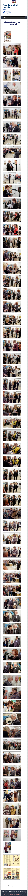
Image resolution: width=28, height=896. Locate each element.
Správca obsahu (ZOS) (7, 892)
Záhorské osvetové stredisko (10, 6)
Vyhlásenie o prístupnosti (17, 894)
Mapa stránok (16, 892)
